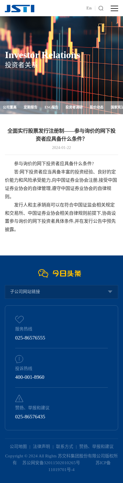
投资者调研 (74, 107)
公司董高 (10, 107)
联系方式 (64, 446)
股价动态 (97, 107)
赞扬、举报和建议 (96, 446)
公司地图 (18, 446)
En (89, 8)
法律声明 (41, 446)
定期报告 (30, 107)
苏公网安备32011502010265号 (51, 463)
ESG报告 (51, 107)
